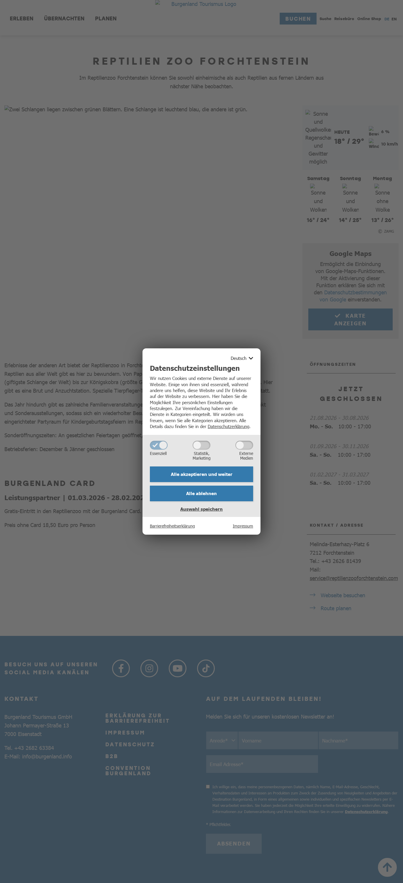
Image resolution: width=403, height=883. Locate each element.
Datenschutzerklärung (228, 426)
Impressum (243, 525)
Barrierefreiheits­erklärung (172, 525)
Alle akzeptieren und (201, 474)
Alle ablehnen (201, 493)
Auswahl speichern (201, 509)
